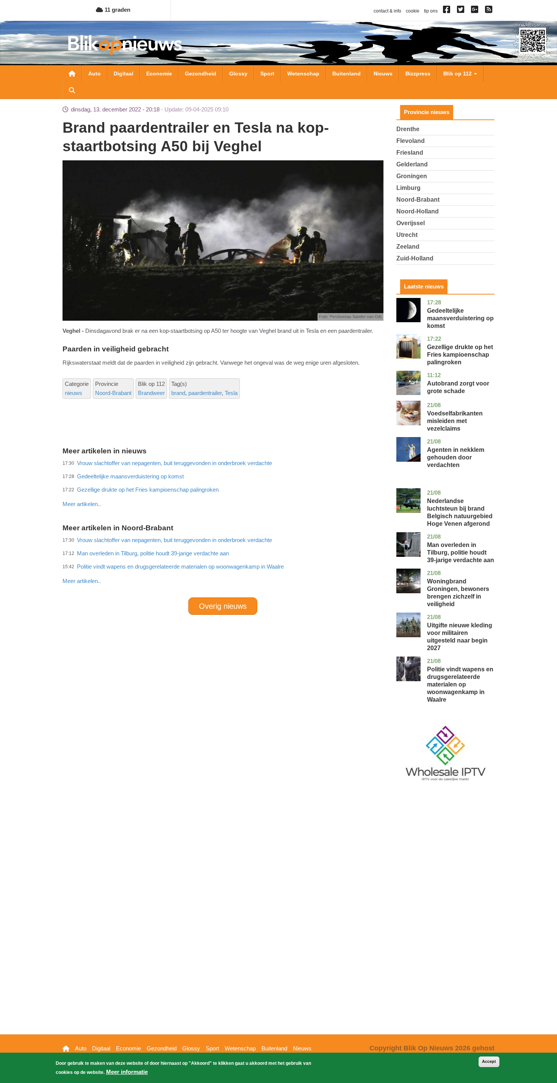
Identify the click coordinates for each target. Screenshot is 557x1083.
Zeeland (407, 246)
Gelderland (412, 164)
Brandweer (151, 393)
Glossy (238, 74)
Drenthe (407, 129)
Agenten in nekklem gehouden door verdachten (455, 457)
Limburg (408, 188)
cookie (412, 11)
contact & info (387, 11)
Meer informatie (127, 1072)
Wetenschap (303, 74)
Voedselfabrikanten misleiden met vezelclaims (455, 421)
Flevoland (410, 141)
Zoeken (72, 90)
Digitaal (123, 74)
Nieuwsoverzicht (72, 73)
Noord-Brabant (113, 393)
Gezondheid (200, 74)
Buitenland (346, 74)
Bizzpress (417, 74)
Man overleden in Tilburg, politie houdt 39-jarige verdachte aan (460, 552)
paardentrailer (205, 393)
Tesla (231, 393)
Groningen (411, 176)
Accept (489, 1061)
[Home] (125, 45)
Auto (94, 74)
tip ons (431, 11)
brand (178, 393)
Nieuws (383, 74)
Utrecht (407, 235)
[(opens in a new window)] (447, 11)
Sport (267, 74)
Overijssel (410, 223)
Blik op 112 (458, 74)
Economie (159, 74)
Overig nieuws (223, 606)
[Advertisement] (223, 487)
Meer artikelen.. (82, 504)
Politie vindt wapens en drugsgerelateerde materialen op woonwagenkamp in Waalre (180, 566)
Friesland (409, 152)
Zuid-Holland (414, 258)
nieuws (73, 393)
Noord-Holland (417, 211)
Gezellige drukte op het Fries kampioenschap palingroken (460, 354)
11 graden (116, 9)
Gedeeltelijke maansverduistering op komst (460, 318)
